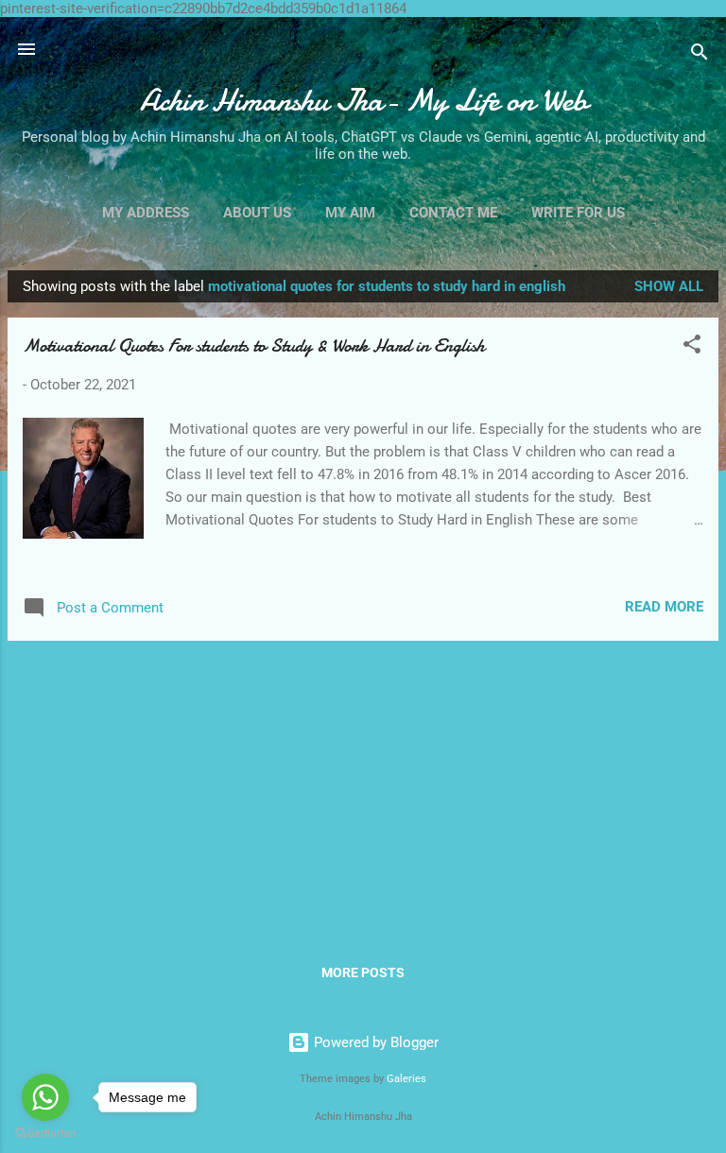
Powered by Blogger (374, 1042)
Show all (668, 286)
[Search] (699, 55)
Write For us (578, 212)
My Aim (350, 212)
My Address (145, 212)
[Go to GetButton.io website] (45, 1133)
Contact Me (453, 212)
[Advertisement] (363, 788)
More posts (363, 972)
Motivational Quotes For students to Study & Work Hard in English (254, 345)
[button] (692, 347)
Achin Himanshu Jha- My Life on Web (363, 100)
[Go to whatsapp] (45, 1097)
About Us (257, 212)
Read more (664, 606)
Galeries (406, 1079)
